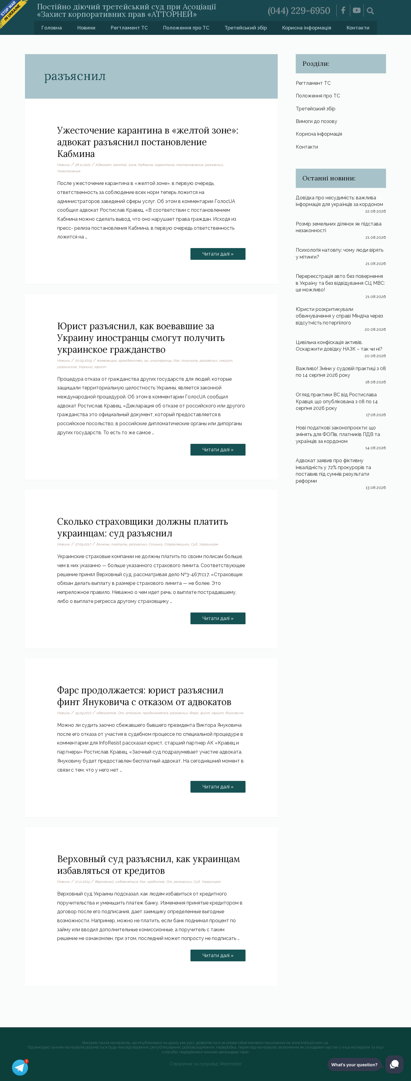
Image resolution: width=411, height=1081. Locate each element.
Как (177, 360)
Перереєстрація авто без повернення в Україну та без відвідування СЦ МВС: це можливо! (340, 283)
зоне (132, 165)
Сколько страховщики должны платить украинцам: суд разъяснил (142, 527)
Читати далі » (220, 252)
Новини (86, 28)
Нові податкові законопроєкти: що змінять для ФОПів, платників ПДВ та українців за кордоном (338, 434)
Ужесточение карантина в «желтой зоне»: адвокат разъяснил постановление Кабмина (147, 141)
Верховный (104, 882)
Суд (194, 544)
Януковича (234, 713)
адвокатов (106, 713)
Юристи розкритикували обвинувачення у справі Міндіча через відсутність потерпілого (339, 316)
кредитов (156, 882)
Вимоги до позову (316, 121)
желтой (120, 165)
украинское (67, 367)
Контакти (358, 28)
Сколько (155, 544)
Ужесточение (68, 171)
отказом (133, 713)
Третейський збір (245, 28)
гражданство (130, 360)
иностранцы (161, 360)
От (121, 713)
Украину (86, 367)
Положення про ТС (186, 28)
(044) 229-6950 (299, 10)
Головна (52, 28)
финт (205, 713)
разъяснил (214, 165)
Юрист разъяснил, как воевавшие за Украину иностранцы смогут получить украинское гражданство (141, 337)
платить (119, 544)
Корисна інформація (306, 28)
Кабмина (145, 165)
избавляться (127, 882)
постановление (189, 165)
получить (189, 360)
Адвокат (103, 165)
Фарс (194, 713)
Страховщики (176, 544)
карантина (165, 165)
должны (103, 544)
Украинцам (208, 544)
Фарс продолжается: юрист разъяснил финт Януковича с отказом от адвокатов (144, 696)
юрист (100, 367)
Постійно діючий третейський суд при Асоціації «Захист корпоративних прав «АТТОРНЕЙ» (126, 10)
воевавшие (106, 360)
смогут (225, 360)
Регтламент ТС (129, 28)
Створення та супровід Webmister (206, 1063)
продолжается (155, 713)
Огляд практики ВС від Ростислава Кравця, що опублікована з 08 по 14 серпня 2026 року (337, 401)
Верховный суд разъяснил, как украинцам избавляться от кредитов (148, 864)
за (146, 360)
